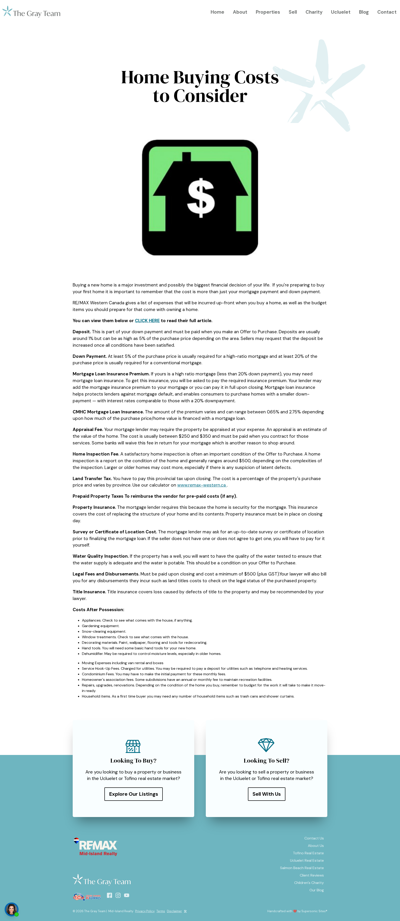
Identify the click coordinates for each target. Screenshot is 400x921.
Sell (293, 12)
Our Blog (316, 890)
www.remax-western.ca (202, 485)
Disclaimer (174, 911)
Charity (314, 12)
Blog (364, 12)
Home (217, 12)
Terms (160, 911)
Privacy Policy (145, 911)
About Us (316, 845)
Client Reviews (312, 875)
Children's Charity (309, 882)
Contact (387, 12)
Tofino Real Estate (308, 853)
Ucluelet (340, 12)
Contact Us (314, 838)
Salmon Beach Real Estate (302, 867)
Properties (268, 12)
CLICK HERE (147, 321)
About (240, 12)
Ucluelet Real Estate (307, 860)
